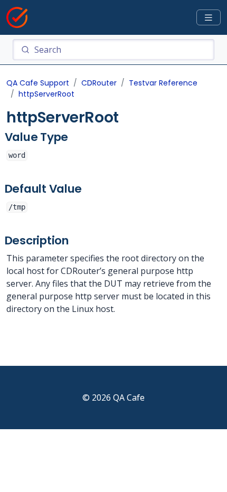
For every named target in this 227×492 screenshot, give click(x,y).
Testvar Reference (163, 83)
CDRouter (99, 83)
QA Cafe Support (37, 83)
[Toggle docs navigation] (208, 18)
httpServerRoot (46, 94)
